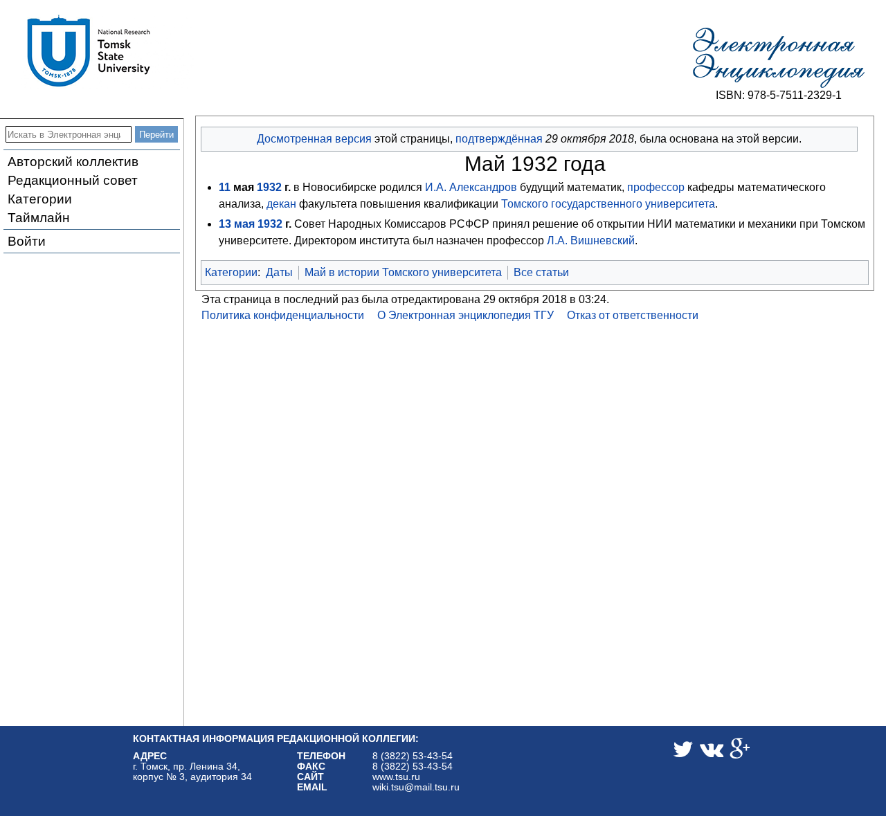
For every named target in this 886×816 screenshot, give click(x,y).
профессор (656, 187)
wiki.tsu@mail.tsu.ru (416, 787)
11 (224, 187)
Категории (40, 199)
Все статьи (541, 272)
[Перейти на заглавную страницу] (778, 58)
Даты (279, 272)
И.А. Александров (471, 187)
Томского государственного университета (608, 204)
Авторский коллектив (73, 161)
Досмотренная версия (314, 139)
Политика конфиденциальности (282, 315)
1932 (269, 187)
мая (244, 224)
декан (281, 204)
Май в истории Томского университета (403, 272)
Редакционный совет (73, 180)
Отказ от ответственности (632, 315)
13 (225, 224)
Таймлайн (39, 217)
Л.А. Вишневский (591, 240)
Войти (27, 241)
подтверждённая (499, 139)
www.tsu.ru (396, 777)
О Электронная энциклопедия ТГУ (465, 315)
